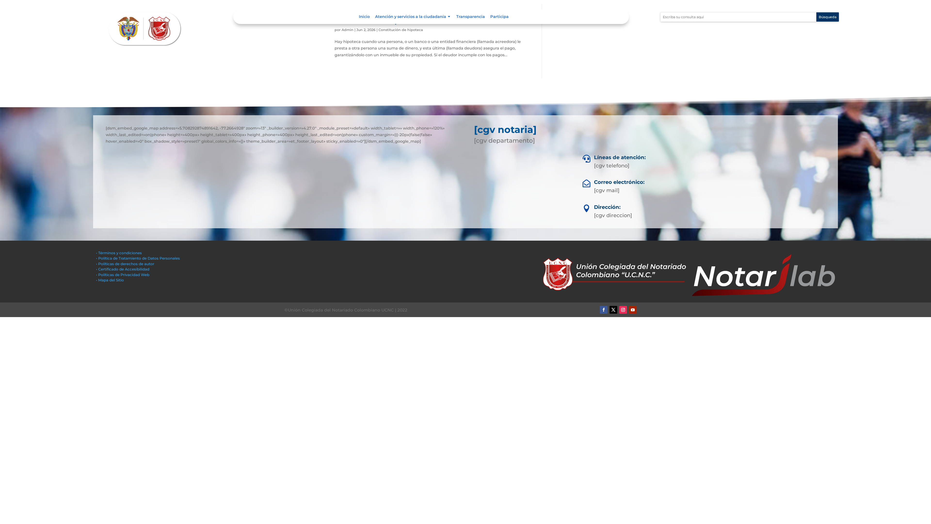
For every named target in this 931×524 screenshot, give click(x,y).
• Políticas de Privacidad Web (122, 274)
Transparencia (470, 17)
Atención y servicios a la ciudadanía (410, 17)
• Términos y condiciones (119, 253)
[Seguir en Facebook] (604, 310)
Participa (499, 17)
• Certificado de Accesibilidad (122, 269)
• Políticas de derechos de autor (125, 264)
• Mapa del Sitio (110, 280)
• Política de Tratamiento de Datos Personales (138, 258)
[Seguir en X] (613, 310)
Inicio (364, 17)
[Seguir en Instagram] (623, 310)
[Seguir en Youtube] (633, 310)
